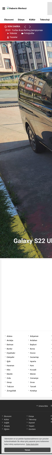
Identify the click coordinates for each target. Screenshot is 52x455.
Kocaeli (33, 370)
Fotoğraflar (29, 33)
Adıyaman (34, 336)
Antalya (10, 340)
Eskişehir (10, 357)
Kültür (32, 19)
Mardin (10, 374)
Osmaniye (34, 378)
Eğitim (6, 429)
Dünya (21, 19)
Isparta (33, 361)
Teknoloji (45, 19)
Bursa (32, 349)
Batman (10, 344)
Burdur (9, 349)
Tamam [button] (27, 450)
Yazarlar (13, 37)
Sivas (32, 382)
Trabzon (10, 386)
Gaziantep (34, 357)
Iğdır (9, 361)
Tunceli (33, 386)
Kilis (8, 370)
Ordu (9, 378)
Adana (9, 336)
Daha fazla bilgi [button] (32, 444)
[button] (26, 28)
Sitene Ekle (43, 406)
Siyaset (32, 422)
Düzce (32, 353)
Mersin (33, 374)
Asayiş (7, 426)
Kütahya (33, 390)
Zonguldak (11, 390)
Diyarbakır (11, 353)
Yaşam (31, 426)
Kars (32, 365)
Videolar (13, 33)
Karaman (10, 365)
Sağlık (6, 422)
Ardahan (33, 340)
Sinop (9, 382)
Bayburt (33, 344)
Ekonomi (9, 19)
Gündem (32, 429)
